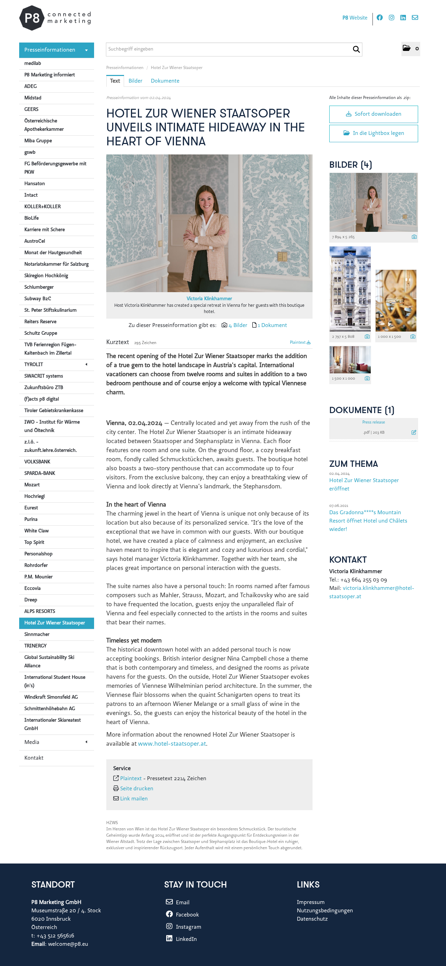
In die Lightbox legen (378, 133)
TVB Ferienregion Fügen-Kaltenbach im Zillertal (50, 349)
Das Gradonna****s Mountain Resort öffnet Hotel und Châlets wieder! (368, 521)
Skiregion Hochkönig (46, 276)
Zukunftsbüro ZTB (43, 388)
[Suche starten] (356, 49)
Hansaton (34, 184)
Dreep (30, 600)
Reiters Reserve (40, 322)
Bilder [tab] (136, 81)
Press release (373, 422)
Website (355, 18)
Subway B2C (37, 299)
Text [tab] (115, 81)
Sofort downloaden (377, 114)
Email (182, 903)
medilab (32, 63)
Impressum (311, 902)
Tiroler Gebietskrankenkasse (53, 411)
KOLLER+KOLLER (42, 207)
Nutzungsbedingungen (325, 911)
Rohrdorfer (36, 565)
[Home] (55, 18)
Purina (31, 519)
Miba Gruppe (38, 141)
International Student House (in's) (54, 682)
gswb (30, 152)
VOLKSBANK (37, 462)
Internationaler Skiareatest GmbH (52, 724)
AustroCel (34, 241)
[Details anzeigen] (414, 237)
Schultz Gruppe (40, 333)
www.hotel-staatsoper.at (172, 744)
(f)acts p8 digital (41, 399)
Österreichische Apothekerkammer (44, 125)
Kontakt (34, 758)
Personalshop (38, 554)
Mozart (32, 485)
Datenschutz (312, 919)
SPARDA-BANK (39, 473)
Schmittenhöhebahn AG (49, 709)
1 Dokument (272, 325)
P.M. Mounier (38, 577)
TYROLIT (33, 365)
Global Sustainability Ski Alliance (49, 662)
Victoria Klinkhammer (209, 299)
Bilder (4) (350, 165)
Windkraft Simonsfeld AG (51, 697)
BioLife (31, 218)
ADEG (30, 86)
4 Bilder (238, 325)
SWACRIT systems (43, 376)
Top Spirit (34, 542)
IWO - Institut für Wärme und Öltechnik (52, 426)
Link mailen (134, 799)
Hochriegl (34, 496)
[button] (410, 49)
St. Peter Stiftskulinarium (50, 310)
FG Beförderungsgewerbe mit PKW (55, 168)
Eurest (31, 508)
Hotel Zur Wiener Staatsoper (54, 623)
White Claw (36, 531)
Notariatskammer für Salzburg (56, 264)
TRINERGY (35, 646)
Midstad (32, 98)
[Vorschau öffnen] (209, 223)
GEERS (31, 109)
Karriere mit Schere (44, 230)
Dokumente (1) (362, 411)
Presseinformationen (49, 50)
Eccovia (32, 588)
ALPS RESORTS (39, 611)
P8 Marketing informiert (49, 75)
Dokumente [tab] (165, 81)
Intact (31, 195)
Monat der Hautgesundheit (53, 253)
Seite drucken (136, 789)
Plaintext (298, 343)
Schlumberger (39, 287)
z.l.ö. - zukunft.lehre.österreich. (50, 446)
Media (31, 742)
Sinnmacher (36, 634)
